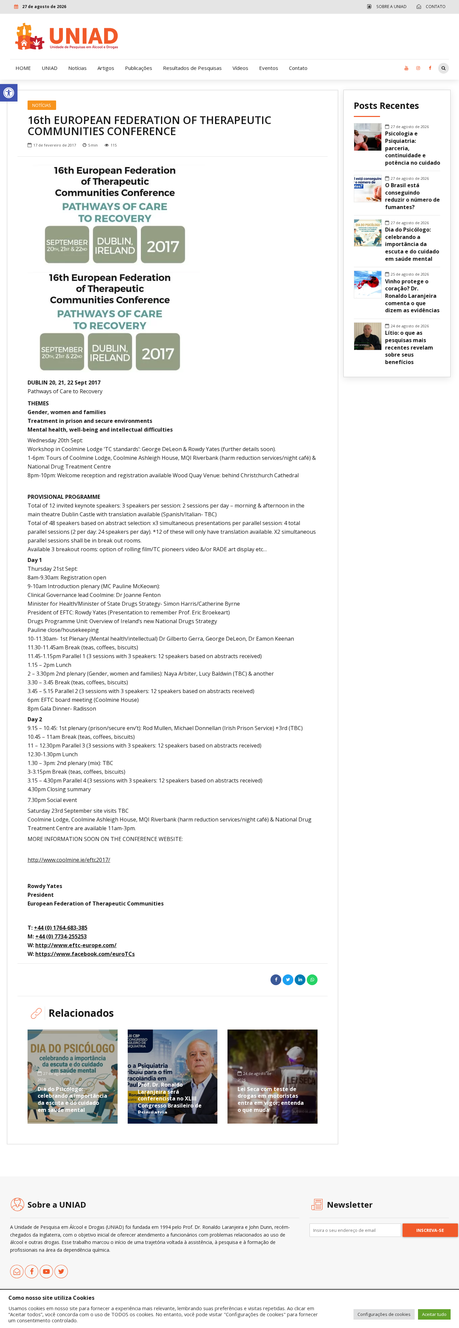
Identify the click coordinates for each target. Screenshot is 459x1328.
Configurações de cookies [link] (384, 1314)
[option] (172, 215)
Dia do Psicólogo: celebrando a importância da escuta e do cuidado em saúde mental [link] (72, 1099)
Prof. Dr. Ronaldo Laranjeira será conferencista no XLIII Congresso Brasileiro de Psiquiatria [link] (170, 1098)
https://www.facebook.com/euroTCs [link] (85, 954)
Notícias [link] (77, 68)
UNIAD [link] (49, 68)
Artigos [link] (105, 68)
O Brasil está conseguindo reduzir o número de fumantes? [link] (412, 196)
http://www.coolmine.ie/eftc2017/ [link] (69, 859)
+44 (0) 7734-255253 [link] (61, 936)
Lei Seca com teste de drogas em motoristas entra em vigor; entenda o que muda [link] (271, 1099)
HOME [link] (23, 68)
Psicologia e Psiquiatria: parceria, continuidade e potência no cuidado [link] (412, 148)
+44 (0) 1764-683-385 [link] (60, 927)
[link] (8, 93)
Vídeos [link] (240, 68)
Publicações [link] (138, 68)
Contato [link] (298, 68)
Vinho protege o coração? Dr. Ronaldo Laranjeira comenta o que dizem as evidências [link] (412, 296)
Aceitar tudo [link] (434, 1314)
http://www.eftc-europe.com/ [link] (76, 945)
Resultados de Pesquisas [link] (192, 68)
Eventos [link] (268, 68)
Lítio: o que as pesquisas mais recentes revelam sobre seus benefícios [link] (409, 347)
